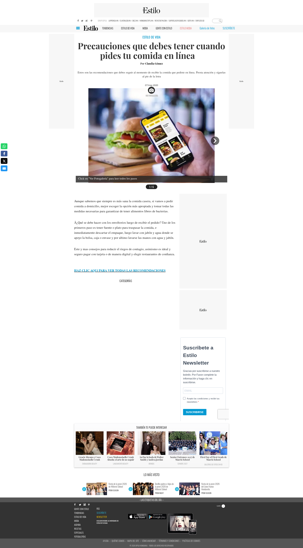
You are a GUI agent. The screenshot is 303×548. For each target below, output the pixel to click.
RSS (98, 508)
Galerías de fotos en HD (213, 464)
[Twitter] (82, 20)
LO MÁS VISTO (152, 474)
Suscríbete (101, 513)
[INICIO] (90, 28)
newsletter (102, 517)
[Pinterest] (91, 20)
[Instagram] (86, 20)
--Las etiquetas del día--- (151, 500)
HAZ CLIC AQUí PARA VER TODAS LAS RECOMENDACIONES (120, 270)
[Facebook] (77, 20)
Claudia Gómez (154, 63)
